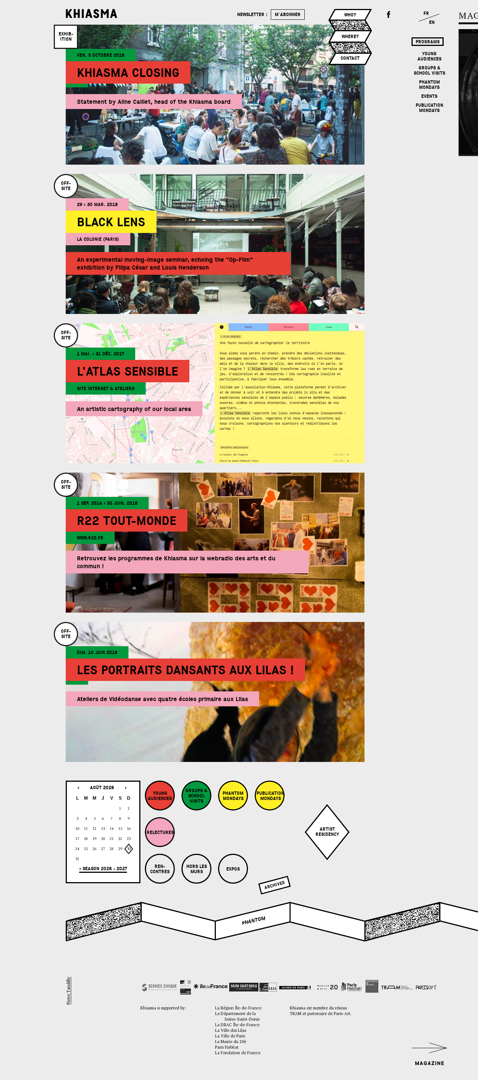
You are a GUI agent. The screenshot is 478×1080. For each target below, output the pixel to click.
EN (432, 22)
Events (429, 96)
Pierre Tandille (68, 991)
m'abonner (288, 15)
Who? (350, 15)
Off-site (66, 186)
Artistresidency (327, 831)
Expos (233, 869)
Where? (350, 37)
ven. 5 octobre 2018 (100, 55)
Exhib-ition (66, 36)
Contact (350, 58)
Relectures (160, 832)
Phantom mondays (429, 84)
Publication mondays (429, 107)
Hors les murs (196, 869)
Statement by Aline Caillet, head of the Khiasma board (154, 102)
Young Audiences (429, 56)
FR (426, 13)
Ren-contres (160, 869)
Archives (274, 885)
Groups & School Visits (429, 70)
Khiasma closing (128, 73)
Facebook (389, 15)
